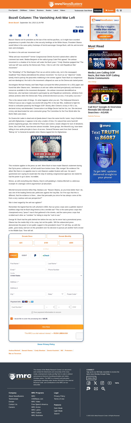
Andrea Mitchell (14, 350)
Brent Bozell (14, 23)
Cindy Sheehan (39, 350)
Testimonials (79, 10)
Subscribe (98, 10)
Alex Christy (92, 82)
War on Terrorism (15, 353)
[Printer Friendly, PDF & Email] (20, 35)
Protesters (68, 350)
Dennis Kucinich (53, 350)
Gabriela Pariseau (94, 116)
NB (62, 350)
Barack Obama (27, 350)
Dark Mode (88, 10)
